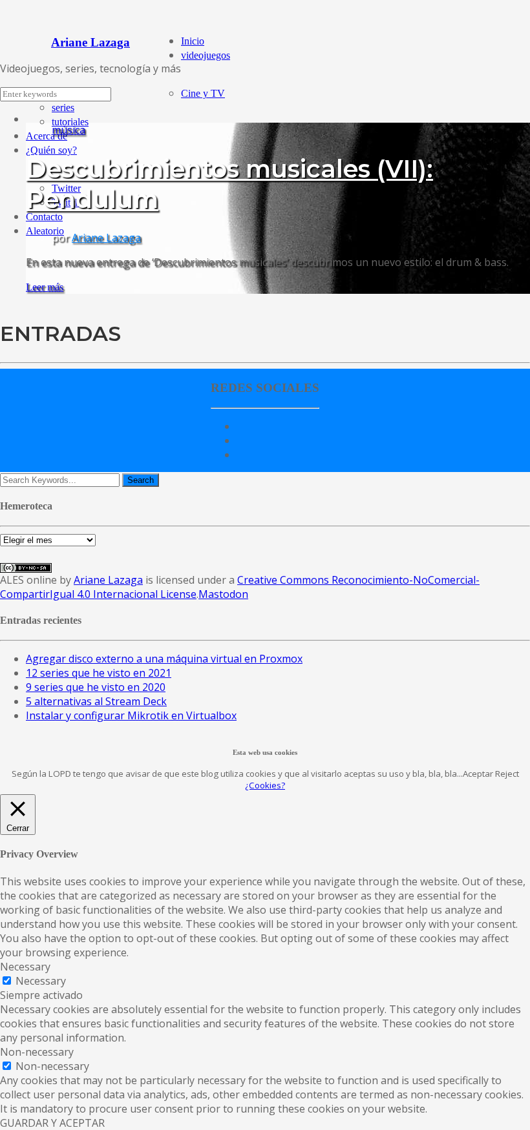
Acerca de (46, 135)
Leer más (44, 287)
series (63, 107)
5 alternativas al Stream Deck (96, 701)
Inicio (192, 41)
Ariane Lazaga (106, 238)
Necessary (41, 981)
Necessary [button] (25, 967)
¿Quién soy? (51, 150)
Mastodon (223, 594)
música (68, 130)
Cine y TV (203, 93)
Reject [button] (507, 773)
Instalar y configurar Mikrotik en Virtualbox (131, 715)
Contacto (44, 216)
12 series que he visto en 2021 (98, 673)
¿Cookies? (265, 785)
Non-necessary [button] (37, 1052)
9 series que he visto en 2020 (95, 687)
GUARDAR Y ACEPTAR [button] (52, 1123)
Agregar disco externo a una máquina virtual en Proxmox (164, 659)
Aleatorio (45, 230)
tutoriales (70, 121)
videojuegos (205, 55)
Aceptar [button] (478, 773)
